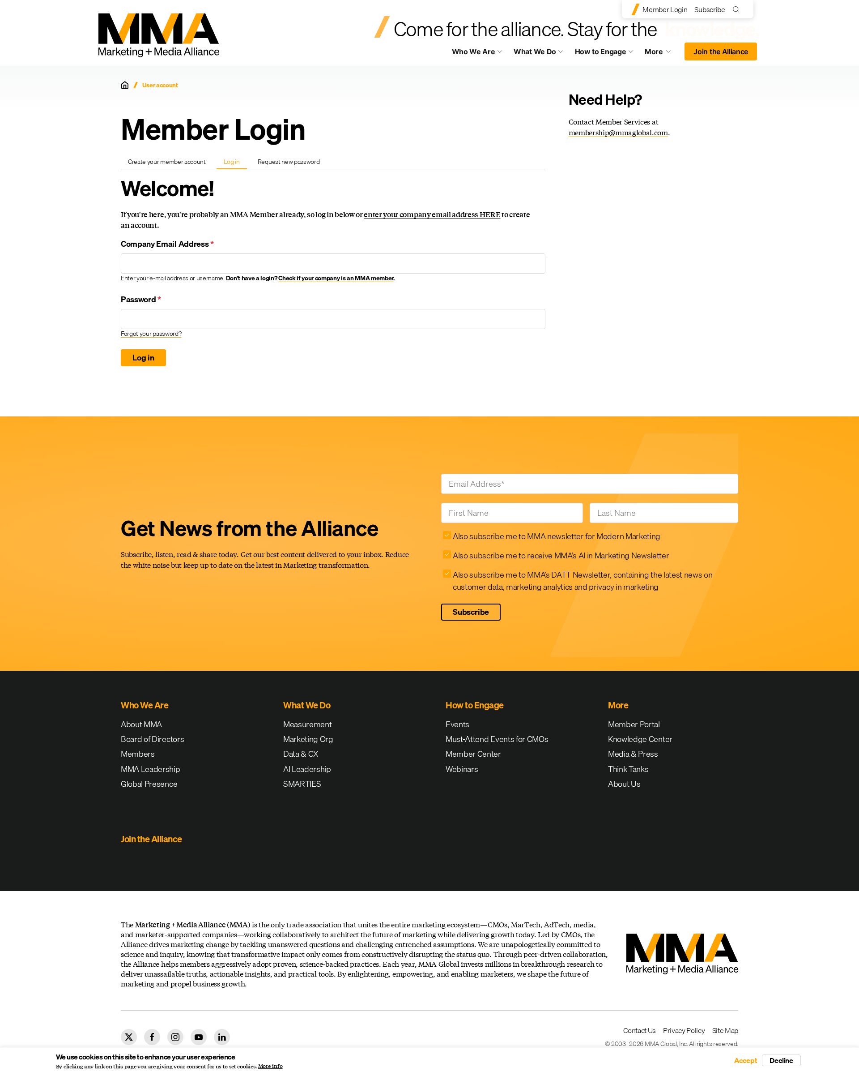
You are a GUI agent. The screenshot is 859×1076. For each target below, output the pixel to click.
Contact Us (639, 1030)
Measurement (307, 724)
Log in (235, 163)
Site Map (725, 1030)
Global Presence (149, 783)
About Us (624, 783)
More (662, 53)
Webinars (462, 769)
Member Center (473, 753)
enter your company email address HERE (432, 214)
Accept (745, 1060)
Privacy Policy (684, 1030)
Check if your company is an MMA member (335, 278)
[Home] (125, 85)
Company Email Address (167, 244)
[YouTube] (199, 1037)
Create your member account (167, 162)
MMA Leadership (150, 769)
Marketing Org (308, 739)
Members (138, 753)
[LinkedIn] (222, 1037)
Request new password (289, 162)
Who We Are (473, 51)
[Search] (738, 9)
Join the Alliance (720, 51)
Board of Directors (152, 739)
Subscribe (709, 9)
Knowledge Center (640, 739)
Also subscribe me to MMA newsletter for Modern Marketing (556, 536)
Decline (781, 1060)
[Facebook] (152, 1037)
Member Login (664, 9)
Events (457, 724)
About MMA (141, 724)
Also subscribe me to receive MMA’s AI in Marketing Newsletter (561, 555)
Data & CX (301, 753)
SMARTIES (302, 783)
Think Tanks (628, 769)
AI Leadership (307, 769)
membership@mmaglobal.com (618, 132)
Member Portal (634, 724)
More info (270, 1066)
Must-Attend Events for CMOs (497, 739)
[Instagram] (175, 1037)
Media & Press (633, 753)
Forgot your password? (151, 334)
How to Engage (600, 51)
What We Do (535, 51)
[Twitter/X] (129, 1037)
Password (141, 299)
